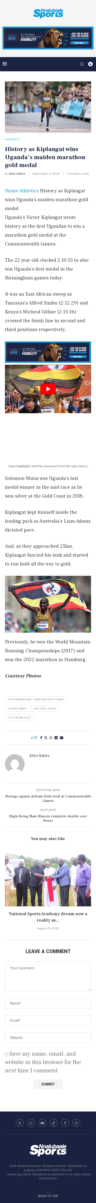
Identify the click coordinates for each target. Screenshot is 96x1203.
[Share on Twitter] (46, 738)
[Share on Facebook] (41, 738)
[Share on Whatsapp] (50, 738)
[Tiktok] (54, 1123)
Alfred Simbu (17, 708)
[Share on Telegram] (56, 738)
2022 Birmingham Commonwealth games (36, 699)
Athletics (29, 191)
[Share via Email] (61, 738)
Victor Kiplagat (19, 717)
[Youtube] (42, 1123)
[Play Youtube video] (48, 389)
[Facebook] (65, 1123)
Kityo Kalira (17, 174)
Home (11, 191)
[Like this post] (35, 738)
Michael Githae (45, 708)
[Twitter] (20, 1123)
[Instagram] (76, 1123)
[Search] (82, 64)
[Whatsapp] (31, 1123)
